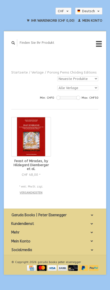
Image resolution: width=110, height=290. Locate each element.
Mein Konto (91, 20)
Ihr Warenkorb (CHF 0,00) (52, 20)
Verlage (37, 72)
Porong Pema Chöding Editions (72, 72)
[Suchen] (13, 43)
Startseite (19, 72)
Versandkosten (31, 192)
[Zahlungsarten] (32, 268)
